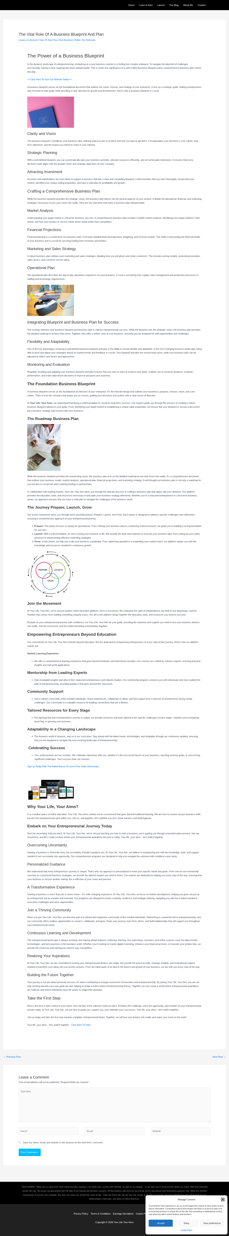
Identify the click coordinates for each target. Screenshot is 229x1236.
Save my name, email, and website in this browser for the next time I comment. (63, 1142)
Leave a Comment (28, 40)
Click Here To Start (80, 1025)
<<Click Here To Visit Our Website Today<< (49, 79)
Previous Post (12, 1056)
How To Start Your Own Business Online (60, 40)
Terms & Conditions (101, 1213)
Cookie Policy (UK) (145, 1213)
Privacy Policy (81, 1213)
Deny (186, 1223)
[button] (222, 1199)
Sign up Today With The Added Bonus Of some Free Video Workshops (63, 766)
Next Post (219, 1056)
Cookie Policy (186, 1230)
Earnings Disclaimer (123, 1213)
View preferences (212, 1223)
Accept (160, 1223)
